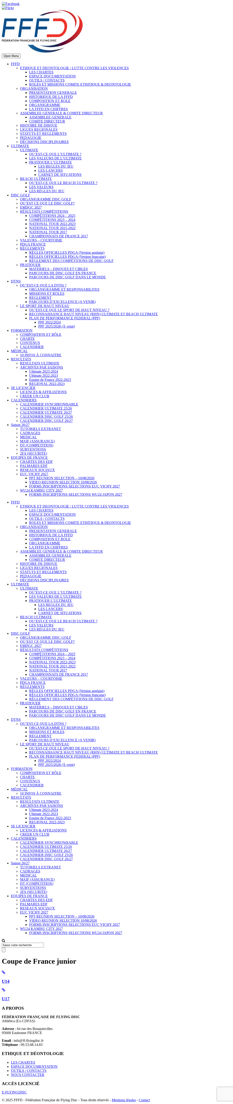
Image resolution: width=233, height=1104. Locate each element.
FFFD (15, 64)
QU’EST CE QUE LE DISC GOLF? (47, 203)
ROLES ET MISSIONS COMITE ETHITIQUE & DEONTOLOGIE (80, 84)
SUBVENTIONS (33, 449)
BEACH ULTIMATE (36, 179)
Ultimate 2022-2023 (43, 375)
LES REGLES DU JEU (55, 166)
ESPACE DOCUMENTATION (52, 76)
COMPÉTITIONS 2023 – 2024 (52, 220)
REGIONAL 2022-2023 (47, 384)
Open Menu (11, 56)
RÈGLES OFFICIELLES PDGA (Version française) (67, 257)
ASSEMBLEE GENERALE (50, 117)
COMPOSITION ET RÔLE (40, 334)
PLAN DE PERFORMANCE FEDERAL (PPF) (64, 318)
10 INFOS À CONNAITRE (40, 355)
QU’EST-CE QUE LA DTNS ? (43, 285)
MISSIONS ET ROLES (46, 293)
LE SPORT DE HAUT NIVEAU (44, 306)
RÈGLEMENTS (32, 248)
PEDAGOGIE (30, 138)
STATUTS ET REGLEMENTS (43, 134)
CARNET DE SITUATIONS (59, 175)
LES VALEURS (41, 187)
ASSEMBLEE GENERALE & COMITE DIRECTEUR (61, 113)
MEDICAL (28, 437)
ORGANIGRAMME (44, 105)
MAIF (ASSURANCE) (37, 441)
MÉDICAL (19, 351)
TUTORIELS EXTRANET (40, 429)
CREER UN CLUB (34, 396)
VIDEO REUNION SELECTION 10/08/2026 (63, 482)
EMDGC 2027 (31, 207)
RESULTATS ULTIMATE (39, 363)
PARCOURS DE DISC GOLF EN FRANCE (62, 273)
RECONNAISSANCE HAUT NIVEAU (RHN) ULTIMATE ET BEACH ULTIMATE (93, 314)
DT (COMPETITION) (36, 445)
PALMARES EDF (34, 466)
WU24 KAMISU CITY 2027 (41, 490)
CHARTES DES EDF (36, 462)
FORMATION (22, 330)
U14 (6, 981)
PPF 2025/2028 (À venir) (56, 326)
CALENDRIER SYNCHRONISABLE (49, 404)
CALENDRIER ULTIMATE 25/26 (46, 408)
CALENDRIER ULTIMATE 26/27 (46, 412)
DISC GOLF (20, 195)
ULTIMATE (20, 146)
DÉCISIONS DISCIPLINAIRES (44, 142)
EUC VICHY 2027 (34, 474)
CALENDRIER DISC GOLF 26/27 (46, 421)
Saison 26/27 (20, 425)
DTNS (16, 281)
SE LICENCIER (23, 388)
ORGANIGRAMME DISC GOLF (45, 199)
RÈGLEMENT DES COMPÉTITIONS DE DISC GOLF (71, 261)
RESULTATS (21, 359)
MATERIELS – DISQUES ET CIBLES (58, 269)
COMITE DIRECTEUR (47, 121)
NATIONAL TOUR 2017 (48, 232)
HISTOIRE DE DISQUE (38, 125)
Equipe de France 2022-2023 (50, 380)
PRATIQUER (30, 265)
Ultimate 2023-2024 (43, 371)
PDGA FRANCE (33, 244)
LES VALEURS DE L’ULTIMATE (55, 158)
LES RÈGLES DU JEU (46, 191)
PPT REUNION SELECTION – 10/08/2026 (61, 478)
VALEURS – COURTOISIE (41, 240)
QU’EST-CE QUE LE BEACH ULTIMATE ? (63, 183)
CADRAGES (30, 433)
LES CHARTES (41, 72)
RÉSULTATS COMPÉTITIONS (44, 211)
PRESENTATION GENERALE (53, 93)
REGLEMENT (40, 298)
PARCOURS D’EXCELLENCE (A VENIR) (62, 302)
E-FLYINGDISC (14, 1092)
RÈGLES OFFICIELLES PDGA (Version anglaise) (66, 252)
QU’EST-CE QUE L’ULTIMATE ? (55, 154)
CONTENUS (30, 343)
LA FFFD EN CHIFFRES (48, 109)
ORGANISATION (34, 88)
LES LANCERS (50, 170)
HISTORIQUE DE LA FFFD (51, 97)
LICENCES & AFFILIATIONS (43, 392)
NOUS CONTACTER (27, 1075)
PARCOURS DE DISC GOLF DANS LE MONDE (67, 277)
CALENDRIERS (24, 400)
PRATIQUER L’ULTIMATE (50, 162)
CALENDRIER (32, 347)
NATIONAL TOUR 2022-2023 (52, 224)
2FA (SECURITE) (33, 453)
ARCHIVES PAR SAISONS (41, 367)
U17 (6, 998)
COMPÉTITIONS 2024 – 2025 (52, 216)
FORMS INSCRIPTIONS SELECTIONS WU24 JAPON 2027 (75, 494)
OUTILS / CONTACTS (47, 80)
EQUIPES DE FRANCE (29, 458)
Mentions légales (124, 1100)
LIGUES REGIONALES (39, 129)
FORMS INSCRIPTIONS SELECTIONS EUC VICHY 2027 (74, 486)
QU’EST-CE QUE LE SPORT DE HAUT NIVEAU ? (69, 310)
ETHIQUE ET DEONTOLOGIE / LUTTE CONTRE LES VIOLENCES (74, 68)
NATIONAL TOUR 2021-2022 (52, 228)
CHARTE (27, 339)
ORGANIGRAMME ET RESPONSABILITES (64, 289)
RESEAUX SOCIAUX (37, 470)
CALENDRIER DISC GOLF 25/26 (46, 416)
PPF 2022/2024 (49, 322)
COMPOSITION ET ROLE (50, 101)
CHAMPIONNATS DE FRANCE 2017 (58, 236)
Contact (144, 1100)
